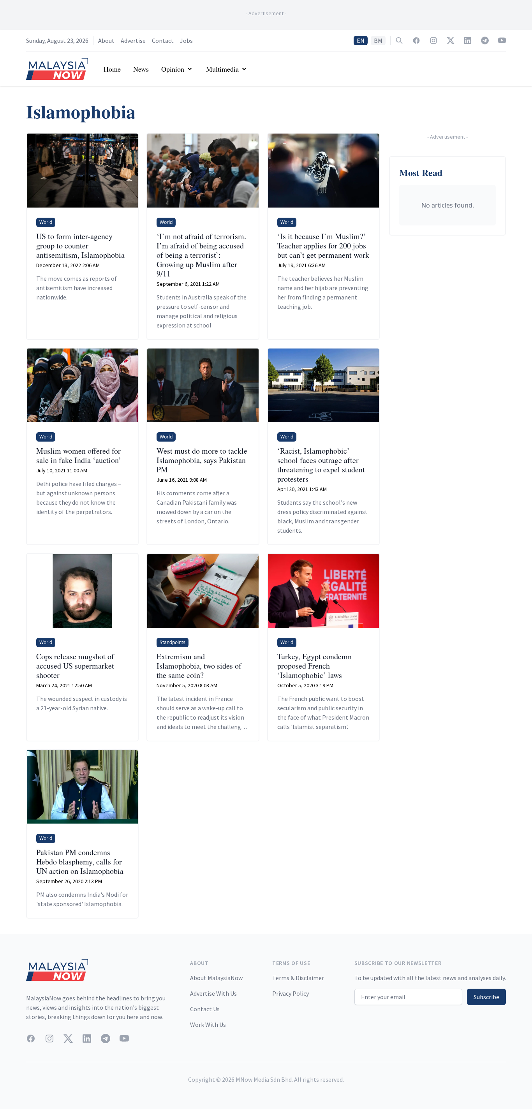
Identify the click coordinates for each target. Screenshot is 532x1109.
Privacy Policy (290, 993)
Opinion (172, 69)
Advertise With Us (213, 993)
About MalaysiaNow (216, 978)
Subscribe (486, 997)
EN (361, 40)
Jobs (186, 40)
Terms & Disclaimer (298, 978)
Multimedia (222, 69)
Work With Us (208, 1024)
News (141, 69)
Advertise (133, 40)
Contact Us (205, 1009)
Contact (163, 40)
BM (378, 40)
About (106, 40)
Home (112, 69)
